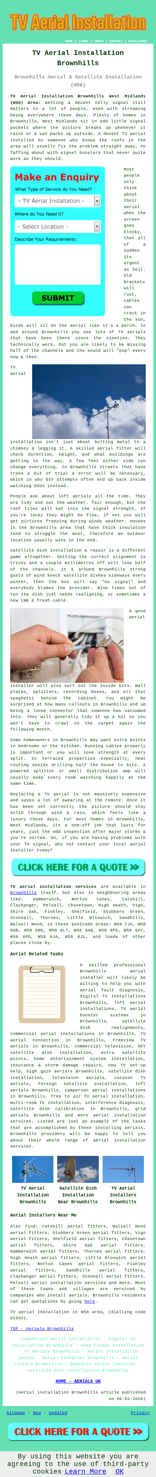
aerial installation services (68, 1283)
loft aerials (74, 496)
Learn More (85, 1471)
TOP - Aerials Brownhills (42, 1328)
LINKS (83, 41)
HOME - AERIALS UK (78, 1381)
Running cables (103, 746)
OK (119, 1471)
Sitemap (15, 1413)
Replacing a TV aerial (39, 794)
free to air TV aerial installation (97, 1096)
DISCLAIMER (137, 41)
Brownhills (23, 893)
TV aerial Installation (39, 1312)
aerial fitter (114, 448)
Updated (58, 1413)
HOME (69, 41)
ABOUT (99, 41)
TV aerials (132, 332)
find (30, 1226)
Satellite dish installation (46, 550)
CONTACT (116, 41)
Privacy (140, 1413)
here (89, 1301)
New (37, 1413)
